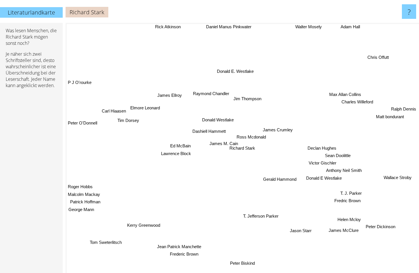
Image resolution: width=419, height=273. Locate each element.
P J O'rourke (79, 82)
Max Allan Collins (345, 94)
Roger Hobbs (80, 186)
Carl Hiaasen (114, 111)
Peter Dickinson (381, 225)
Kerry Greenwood (143, 225)
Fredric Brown (348, 200)
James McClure (344, 230)
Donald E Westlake (324, 178)
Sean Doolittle (338, 155)
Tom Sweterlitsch (105, 242)
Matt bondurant (390, 116)
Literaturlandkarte (31, 12)
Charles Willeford (357, 102)
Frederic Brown (182, 254)
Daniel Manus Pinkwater (227, 26)
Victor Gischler (322, 162)
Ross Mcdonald (251, 137)
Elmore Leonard (145, 107)
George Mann (81, 209)
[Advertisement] (31, 180)
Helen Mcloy (348, 220)
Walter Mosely (309, 26)
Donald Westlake (218, 119)
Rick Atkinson (166, 26)
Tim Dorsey (128, 120)
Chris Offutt (377, 56)
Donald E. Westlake (235, 71)
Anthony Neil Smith (344, 170)
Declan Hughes (322, 148)
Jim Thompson (247, 98)
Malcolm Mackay (84, 194)
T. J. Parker (351, 192)
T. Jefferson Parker (261, 216)
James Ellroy (169, 95)
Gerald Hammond (279, 179)
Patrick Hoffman (85, 201)
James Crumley (278, 129)
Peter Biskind (241, 263)
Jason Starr (300, 230)
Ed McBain (180, 145)
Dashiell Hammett (209, 131)
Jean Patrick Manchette (180, 246)
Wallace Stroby (398, 176)
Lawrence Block (176, 153)
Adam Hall (350, 27)
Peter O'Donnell (82, 123)
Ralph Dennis (403, 109)
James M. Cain (223, 143)
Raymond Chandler (211, 93)
